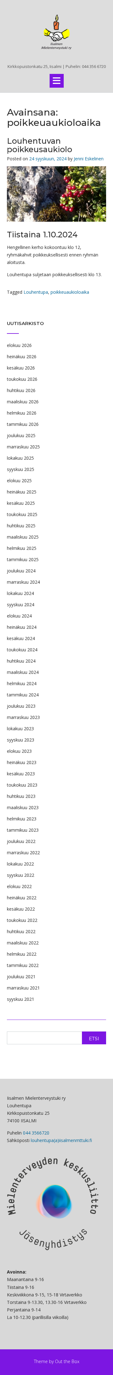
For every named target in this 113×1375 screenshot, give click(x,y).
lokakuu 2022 (20, 864)
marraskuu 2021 (23, 988)
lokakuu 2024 (20, 593)
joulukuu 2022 (21, 841)
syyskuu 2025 (20, 469)
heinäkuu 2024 (21, 627)
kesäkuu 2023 (21, 774)
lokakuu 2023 (20, 728)
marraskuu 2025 (23, 447)
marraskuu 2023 (23, 717)
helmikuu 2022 (21, 954)
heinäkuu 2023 (21, 762)
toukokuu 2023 (22, 785)
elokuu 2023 (19, 751)
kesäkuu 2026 (21, 368)
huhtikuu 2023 (21, 796)
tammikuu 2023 (23, 830)
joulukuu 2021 (21, 977)
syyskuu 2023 (20, 740)
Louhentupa (36, 292)
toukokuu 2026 (22, 379)
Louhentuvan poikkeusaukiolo (39, 145)
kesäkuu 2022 (21, 909)
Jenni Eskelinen (89, 159)
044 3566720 (36, 1133)
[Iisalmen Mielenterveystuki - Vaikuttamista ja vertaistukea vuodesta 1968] (56, 32)
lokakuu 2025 (20, 458)
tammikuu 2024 (23, 695)
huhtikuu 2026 (21, 390)
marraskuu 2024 (23, 582)
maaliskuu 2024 (23, 672)
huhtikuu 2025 (21, 526)
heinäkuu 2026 (21, 356)
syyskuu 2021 (20, 999)
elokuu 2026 (19, 345)
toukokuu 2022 (22, 920)
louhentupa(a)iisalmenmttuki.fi (61, 1140)
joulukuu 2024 (21, 571)
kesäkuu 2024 (21, 638)
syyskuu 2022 (20, 875)
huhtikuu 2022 (21, 931)
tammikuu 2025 (23, 559)
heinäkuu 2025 (21, 492)
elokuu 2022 (19, 886)
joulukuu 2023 (21, 706)
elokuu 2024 (19, 616)
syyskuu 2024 (20, 604)
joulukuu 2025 (21, 435)
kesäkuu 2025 (21, 503)
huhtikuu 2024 (21, 661)
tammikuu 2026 (23, 424)
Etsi (94, 1039)
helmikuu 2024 (21, 683)
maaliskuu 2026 (23, 402)
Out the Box (67, 1361)
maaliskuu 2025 (23, 537)
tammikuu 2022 (23, 965)
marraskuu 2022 (23, 852)
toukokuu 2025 (22, 514)
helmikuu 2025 (21, 548)
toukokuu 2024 (22, 650)
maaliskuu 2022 (23, 943)
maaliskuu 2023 (23, 807)
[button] (57, 81)
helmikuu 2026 (21, 413)
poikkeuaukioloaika (70, 292)
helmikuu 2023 (21, 819)
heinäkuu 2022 (21, 898)
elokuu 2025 (19, 480)
